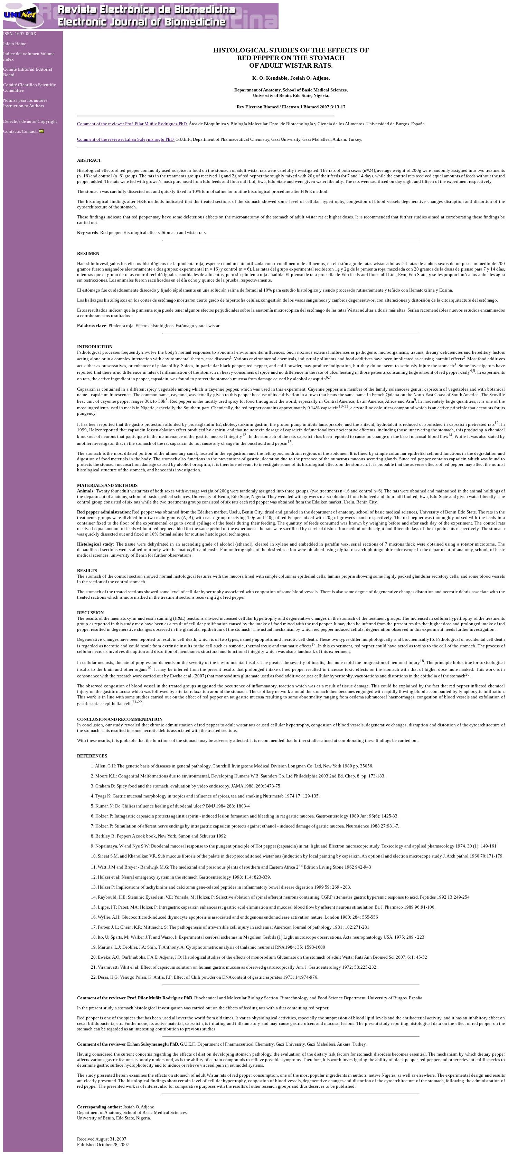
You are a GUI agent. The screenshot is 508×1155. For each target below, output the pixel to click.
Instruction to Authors (23, 105)
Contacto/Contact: (21, 131)
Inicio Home (14, 43)
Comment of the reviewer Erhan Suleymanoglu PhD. (126, 139)
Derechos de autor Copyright (30, 121)
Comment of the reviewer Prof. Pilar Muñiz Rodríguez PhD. (132, 123)
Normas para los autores (25, 100)
